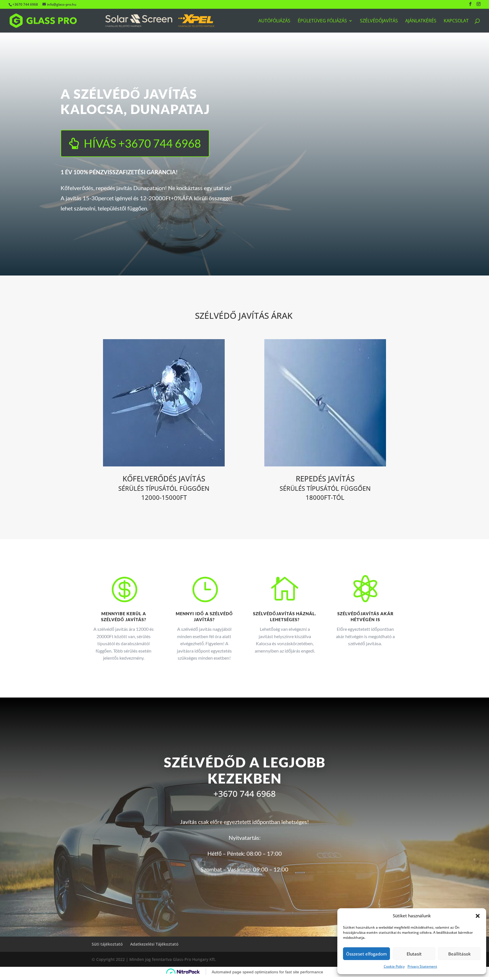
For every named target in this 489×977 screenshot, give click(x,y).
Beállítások (459, 954)
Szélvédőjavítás (379, 21)
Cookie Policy (394, 966)
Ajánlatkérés (420, 21)
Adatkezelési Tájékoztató (154, 944)
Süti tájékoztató (107, 944)
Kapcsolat (456, 21)
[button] (478, 916)
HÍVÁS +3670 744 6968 (142, 143)
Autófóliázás (274, 21)
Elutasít (414, 954)
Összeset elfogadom (366, 954)
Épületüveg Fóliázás (322, 21)
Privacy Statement (422, 966)
